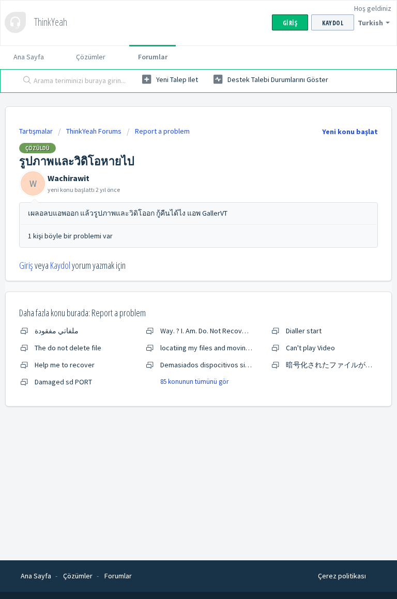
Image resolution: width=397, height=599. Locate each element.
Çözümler (90, 56)
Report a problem (162, 131)
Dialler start (304, 330)
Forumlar (152, 56)
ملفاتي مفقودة (57, 330)
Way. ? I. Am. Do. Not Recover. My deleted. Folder (235, 330)
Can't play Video (310, 347)
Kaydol (60, 265)
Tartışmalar (36, 131)
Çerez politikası (342, 575)
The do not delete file (68, 347)
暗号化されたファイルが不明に (336, 364)
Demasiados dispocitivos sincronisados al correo (236, 364)
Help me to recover (65, 364)
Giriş (26, 265)
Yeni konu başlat (350, 131)
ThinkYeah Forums (93, 131)
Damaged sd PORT (63, 381)
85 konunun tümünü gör (194, 381)
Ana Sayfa (28, 56)
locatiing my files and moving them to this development (246, 347)
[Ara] (24, 81)
